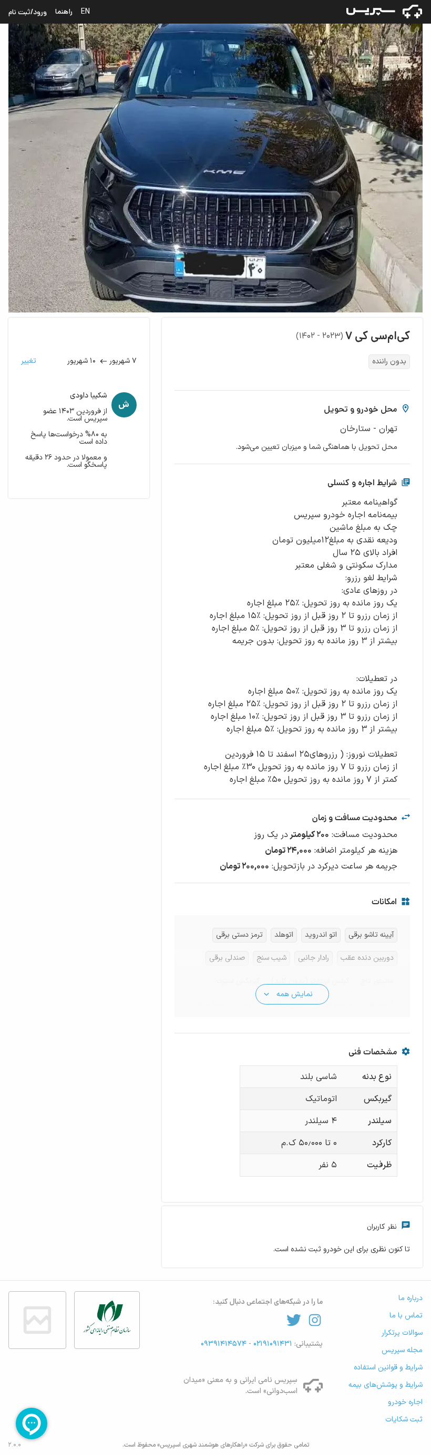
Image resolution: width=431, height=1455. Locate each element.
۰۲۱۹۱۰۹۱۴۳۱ (271, 1343)
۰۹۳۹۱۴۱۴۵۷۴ (225, 1343)
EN (85, 11)
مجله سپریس (402, 1350)
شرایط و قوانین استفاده (388, 1367)
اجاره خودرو (405, 1402)
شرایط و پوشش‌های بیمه (385, 1384)
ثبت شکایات (404, 1419)
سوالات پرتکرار (402, 1332)
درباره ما (410, 1298)
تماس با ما (406, 1315)
